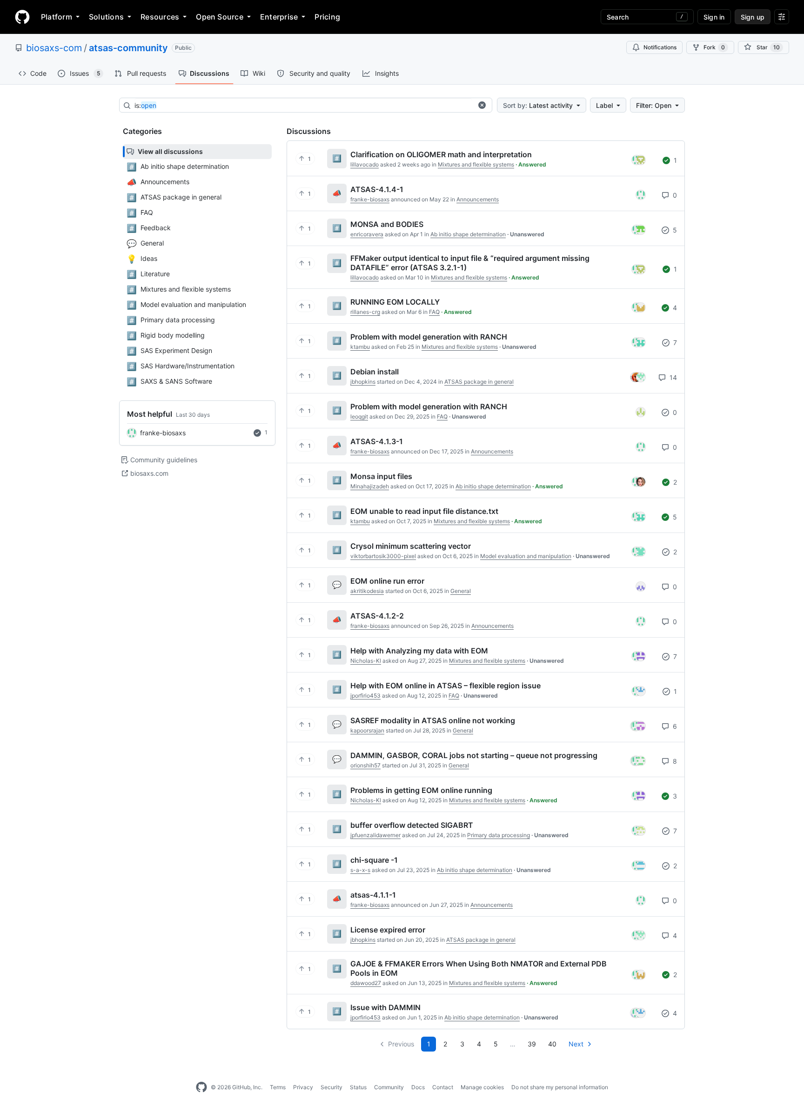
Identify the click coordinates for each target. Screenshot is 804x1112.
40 (552, 1044)
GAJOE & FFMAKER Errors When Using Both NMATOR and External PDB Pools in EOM (478, 968)
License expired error (387, 929)
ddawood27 (365, 982)
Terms (278, 1087)
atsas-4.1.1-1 (373, 894)
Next (576, 1044)
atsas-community (128, 47)
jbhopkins (362, 381)
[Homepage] (22, 16)
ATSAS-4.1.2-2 (377, 615)
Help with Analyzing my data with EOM (419, 650)
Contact (442, 1087)
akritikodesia (367, 590)
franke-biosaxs (163, 433)
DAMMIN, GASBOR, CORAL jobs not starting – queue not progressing (473, 755)
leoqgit (359, 416)
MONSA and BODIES (386, 224)
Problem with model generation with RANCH (428, 336)
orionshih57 (365, 765)
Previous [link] (401, 1044)
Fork (714, 47)
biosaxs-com (54, 47)
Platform (56, 16)
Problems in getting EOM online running (421, 790)
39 (532, 1044)
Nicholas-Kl (365, 660)
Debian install (374, 371)
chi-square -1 (374, 860)
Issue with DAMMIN (385, 1007)
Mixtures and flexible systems (476, 164)
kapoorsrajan (367, 730)
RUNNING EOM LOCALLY (395, 301)
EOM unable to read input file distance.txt (424, 511)
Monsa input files (381, 476)
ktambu (360, 346)
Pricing (327, 16)
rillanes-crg (365, 311)
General (460, 590)
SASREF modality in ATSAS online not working (432, 720)
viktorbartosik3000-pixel (383, 556)
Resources (160, 16)
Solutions (106, 16)
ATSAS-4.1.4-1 (376, 189)
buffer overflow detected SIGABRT (411, 825)
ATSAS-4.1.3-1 (376, 441)
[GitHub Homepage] (201, 1087)
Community (389, 1087)
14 (672, 377)
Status (358, 1087)
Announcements (477, 199)
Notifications (660, 47)
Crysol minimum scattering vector (410, 546)
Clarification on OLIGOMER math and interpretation (441, 154)
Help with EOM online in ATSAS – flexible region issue (445, 685)
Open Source (219, 16)
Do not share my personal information (559, 1087)
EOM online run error (387, 581)
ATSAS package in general (479, 381)
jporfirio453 (365, 695)
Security (331, 1087)
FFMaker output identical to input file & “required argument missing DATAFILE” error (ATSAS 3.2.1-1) (470, 262)
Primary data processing (498, 835)
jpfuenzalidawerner (375, 835)
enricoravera (366, 234)
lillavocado (364, 164)
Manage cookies (482, 1087)
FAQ (434, 311)
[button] (482, 105)
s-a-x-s (360, 869)
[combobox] (303, 105)
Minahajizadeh (369, 486)
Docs (418, 1087)
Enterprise (279, 16)
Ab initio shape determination (468, 234)
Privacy (303, 1087)
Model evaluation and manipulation (525, 556)
